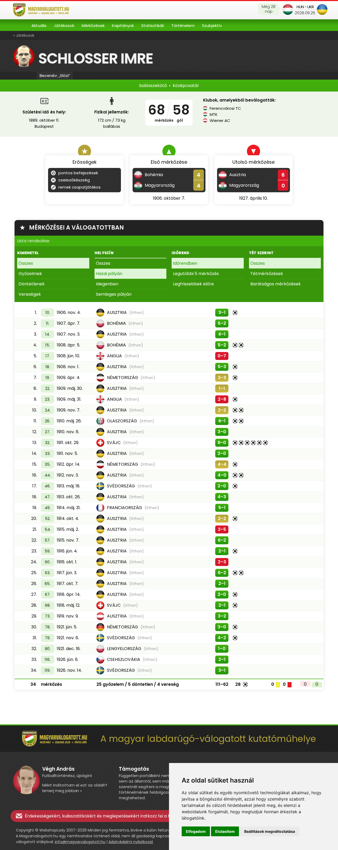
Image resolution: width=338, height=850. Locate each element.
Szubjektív (212, 25)
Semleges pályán (114, 294)
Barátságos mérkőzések (275, 284)
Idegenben (107, 284)
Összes (25, 263)
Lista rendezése (33, 241)
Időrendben (185, 263)
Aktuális (38, 25)
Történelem (183, 25)
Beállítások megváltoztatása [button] (269, 831)
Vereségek (29, 294)
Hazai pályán (109, 274)
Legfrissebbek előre (193, 284)
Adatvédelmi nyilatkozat (131, 841)
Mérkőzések (93, 25)
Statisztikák (152, 25)
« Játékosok (23, 35)
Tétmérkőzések (266, 274)
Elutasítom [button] (225, 831)
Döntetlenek (31, 284)
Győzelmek (30, 274)
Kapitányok (123, 25)
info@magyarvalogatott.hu (80, 841)
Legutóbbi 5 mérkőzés (196, 274)
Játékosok (64, 25)
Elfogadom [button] (196, 831)
